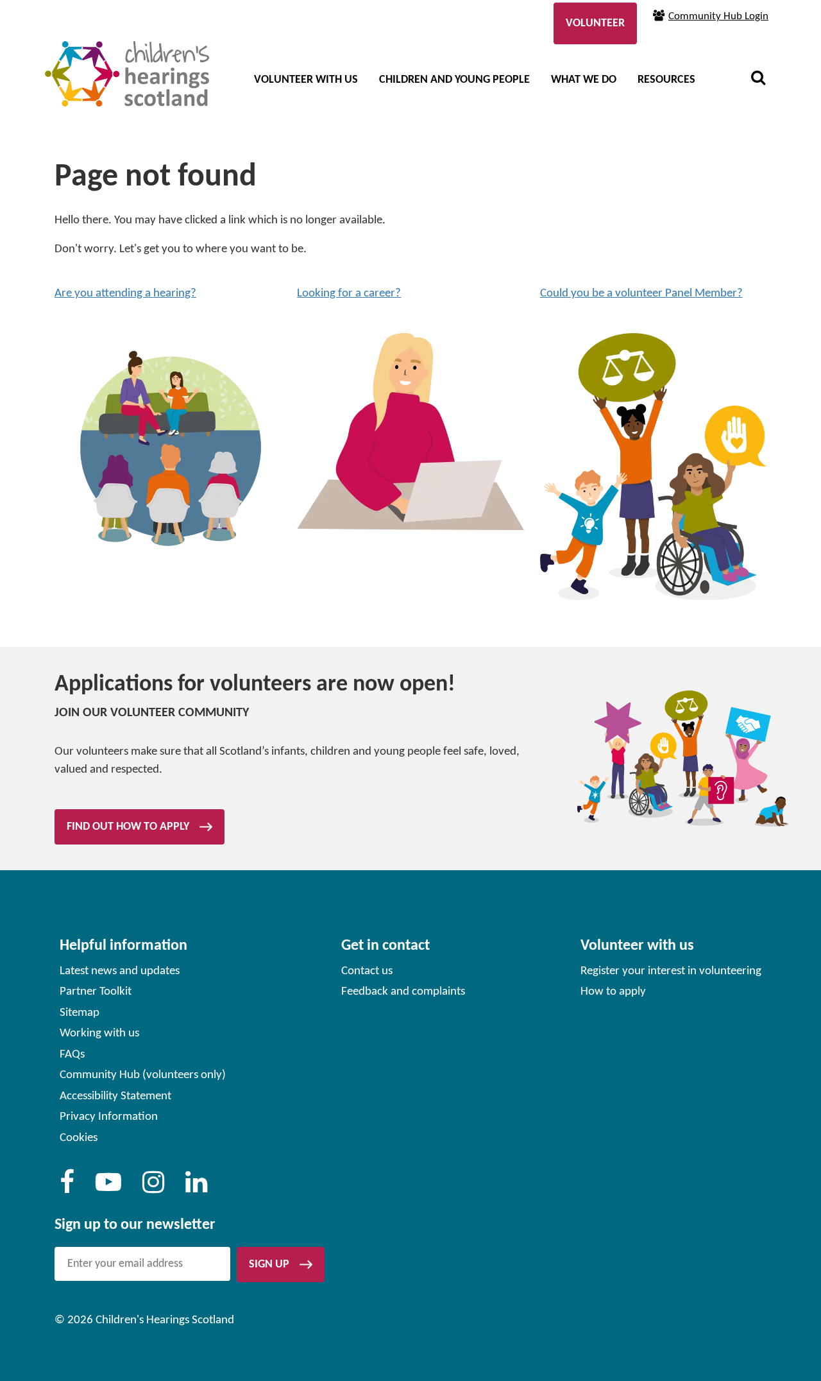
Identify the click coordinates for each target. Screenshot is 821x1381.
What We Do (583, 80)
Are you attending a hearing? (125, 293)
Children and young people (454, 80)
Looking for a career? (349, 293)
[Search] (758, 79)
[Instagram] (153, 1188)
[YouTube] (108, 1188)
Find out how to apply (128, 827)
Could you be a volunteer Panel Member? (641, 293)
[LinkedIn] (196, 1188)
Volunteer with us (306, 80)
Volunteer (595, 23)
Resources (666, 80)
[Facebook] (67, 1188)
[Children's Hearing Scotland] (127, 74)
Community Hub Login (718, 16)
